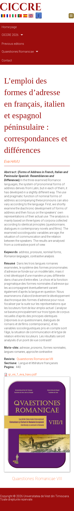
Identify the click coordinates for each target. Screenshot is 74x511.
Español (25, 15)
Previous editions (13, 43)
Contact (7, 60)
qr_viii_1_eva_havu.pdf (22, 374)
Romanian (3, 15)
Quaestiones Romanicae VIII (35, 359)
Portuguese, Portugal (19, 15)
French (8, 15)
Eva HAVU (12, 161)
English (31, 15)
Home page (9, 27)
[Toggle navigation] (71, 16)
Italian (14, 15)
